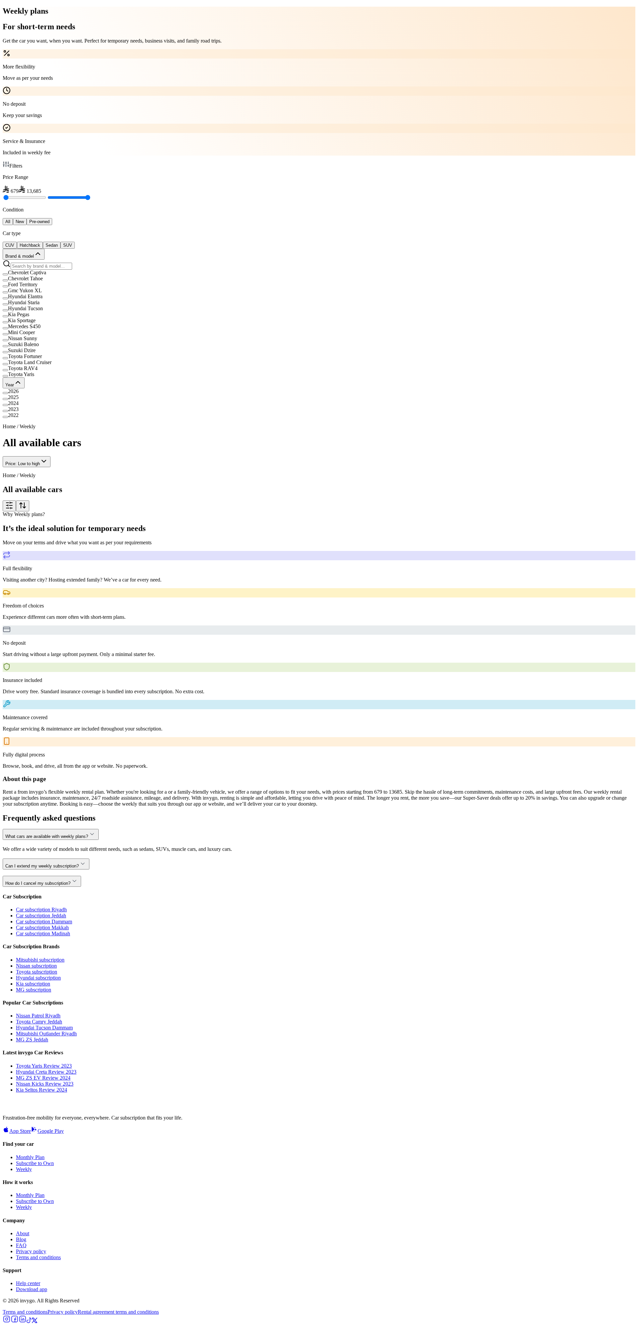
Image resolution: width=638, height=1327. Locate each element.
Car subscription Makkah (42, 927)
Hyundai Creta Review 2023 (46, 1072)
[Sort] (22, 505)
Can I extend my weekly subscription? (42, 865)
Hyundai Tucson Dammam (44, 1027)
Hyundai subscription (38, 978)
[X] (34, 1321)
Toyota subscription (36, 972)
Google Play (51, 1131)
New (20, 221)
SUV (67, 245)
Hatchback (30, 245)
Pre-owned (39, 221)
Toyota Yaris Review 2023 (44, 1066)
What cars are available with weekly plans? (46, 836)
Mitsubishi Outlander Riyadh (46, 1033)
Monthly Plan (30, 1157)
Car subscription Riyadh (41, 909)
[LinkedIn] (23, 1321)
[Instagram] (7, 1321)
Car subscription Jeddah (41, 915)
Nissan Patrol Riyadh (38, 1015)
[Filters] (9, 505)
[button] (319, 273)
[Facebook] (15, 1321)
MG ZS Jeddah (32, 1039)
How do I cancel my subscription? (37, 883)
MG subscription (33, 990)
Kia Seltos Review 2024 (41, 1090)
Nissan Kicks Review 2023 (44, 1084)
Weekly (24, 1169)
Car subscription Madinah (43, 933)
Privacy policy (31, 1251)
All (7, 221)
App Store (20, 1131)
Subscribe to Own (35, 1163)
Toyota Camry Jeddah (39, 1021)
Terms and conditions (38, 1257)
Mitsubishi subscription (40, 960)
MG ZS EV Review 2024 (43, 1078)
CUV (9, 245)
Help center (28, 1283)
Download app (31, 1289)
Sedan (52, 245)
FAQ (21, 1245)
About (22, 1233)
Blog (21, 1239)
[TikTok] (29, 1321)
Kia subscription (33, 984)
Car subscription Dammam (44, 921)
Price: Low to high (22, 463)
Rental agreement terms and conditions (118, 1312)
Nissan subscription (36, 966)
